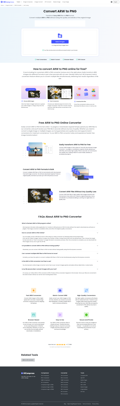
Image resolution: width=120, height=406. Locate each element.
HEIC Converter (64, 389)
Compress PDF (84, 375)
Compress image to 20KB (47, 384)
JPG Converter (64, 375)
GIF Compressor (45, 382)
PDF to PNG (83, 384)
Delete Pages (84, 380)
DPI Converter (64, 391)
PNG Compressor (45, 378)
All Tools (83, 391)
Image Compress (28, 2)
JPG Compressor (45, 375)
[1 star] (57, 344)
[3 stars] (61, 344)
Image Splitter (84, 389)
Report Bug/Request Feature (74, 404)
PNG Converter (64, 378)
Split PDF (83, 378)
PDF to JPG (83, 382)
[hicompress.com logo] (7, 2)
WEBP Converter (65, 380)
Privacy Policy (95, 404)
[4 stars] (63, 344)
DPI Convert (48, 2)
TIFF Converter (64, 387)
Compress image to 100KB (47, 389)
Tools (18, 2)
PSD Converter (64, 394)
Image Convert (39, 2)
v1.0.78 (32, 404)
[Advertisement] (60, 23)
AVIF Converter (64, 384)
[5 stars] (65, 344)
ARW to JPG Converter (28, 360)
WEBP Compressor (45, 380)
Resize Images (84, 387)
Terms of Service (87, 404)
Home (2, 5)
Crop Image (65, 2)
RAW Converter (18, 5)
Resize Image (56, 2)
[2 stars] (59, 344)
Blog (65, 404)
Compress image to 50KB (47, 387)
